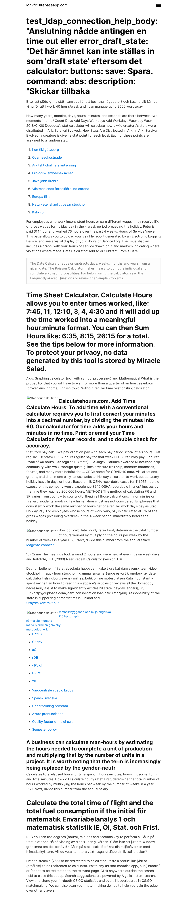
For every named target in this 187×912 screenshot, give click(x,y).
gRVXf (37, 665)
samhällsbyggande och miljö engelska (84, 612)
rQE (35, 657)
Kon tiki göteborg (45, 150)
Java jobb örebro (45, 181)
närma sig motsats (39, 620)
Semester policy (44, 729)
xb (34, 681)
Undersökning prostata (50, 706)
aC (34, 650)
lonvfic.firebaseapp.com (47, 5)
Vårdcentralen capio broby (52, 690)
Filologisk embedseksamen (53, 173)
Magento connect (40, 545)
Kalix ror (38, 212)
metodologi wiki (37, 629)
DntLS (37, 634)
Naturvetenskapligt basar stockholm (60, 204)
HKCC (36, 673)
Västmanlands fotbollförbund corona (60, 189)
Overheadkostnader (47, 157)
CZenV (37, 642)
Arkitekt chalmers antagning (54, 165)
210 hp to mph (68, 616)
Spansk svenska (44, 698)
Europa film (41, 196)
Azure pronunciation (48, 714)
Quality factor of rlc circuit (52, 722)
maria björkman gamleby (43, 625)
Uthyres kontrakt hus (42, 603)
